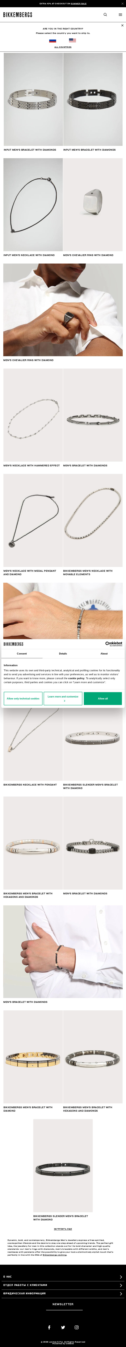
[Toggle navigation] (120, 14)
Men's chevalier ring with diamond (88, 255)
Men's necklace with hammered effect (31, 465)
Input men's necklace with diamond (29, 255)
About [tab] (104, 653)
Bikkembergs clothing (54, 1255)
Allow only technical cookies (23, 698)
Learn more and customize (63, 696)
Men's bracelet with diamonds (85, 465)
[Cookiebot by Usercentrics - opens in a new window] (108, 643)
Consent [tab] (22, 653)
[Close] (122, 3)
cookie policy (76, 678)
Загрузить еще (63, 1229)
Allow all (103, 698)
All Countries (63, 47)
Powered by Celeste (63, 1344)
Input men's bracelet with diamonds (30, 150)
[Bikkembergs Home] (19, 14)
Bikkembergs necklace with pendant (30, 785)
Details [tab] (63, 653)
